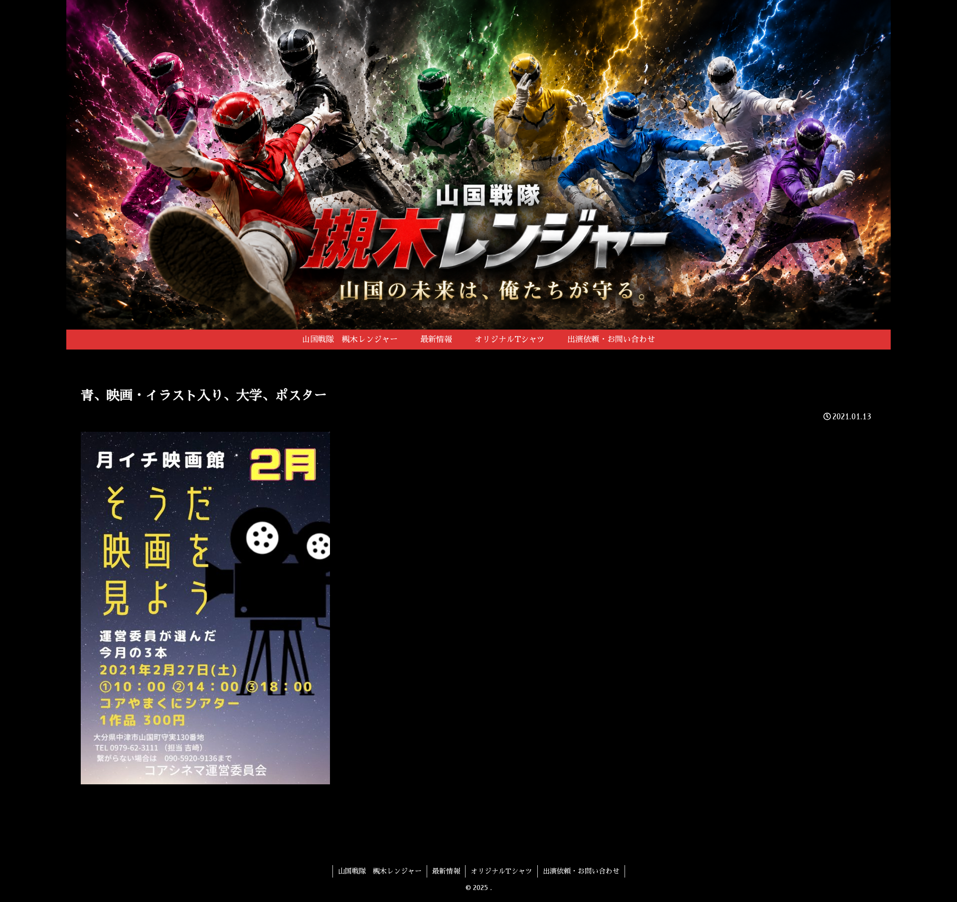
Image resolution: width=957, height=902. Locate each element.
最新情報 (446, 871)
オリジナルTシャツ (501, 871)
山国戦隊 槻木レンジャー (380, 871)
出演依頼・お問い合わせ (581, 871)
